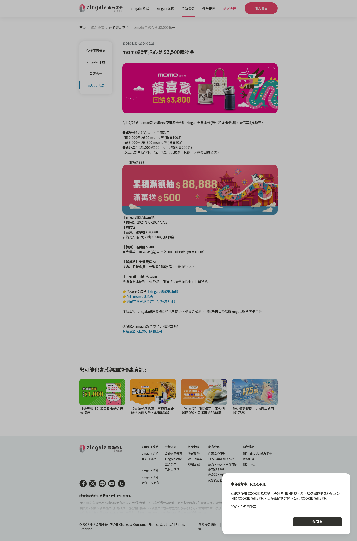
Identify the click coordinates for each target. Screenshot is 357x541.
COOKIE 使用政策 (243, 506)
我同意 (317, 521)
